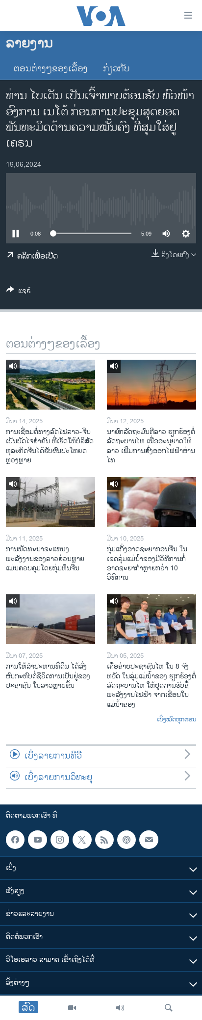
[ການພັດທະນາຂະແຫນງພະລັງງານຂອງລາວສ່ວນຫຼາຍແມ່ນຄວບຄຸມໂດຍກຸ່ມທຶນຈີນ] (50, 502)
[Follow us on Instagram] (59, 839)
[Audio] (120, 1008)
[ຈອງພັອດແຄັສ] (148, 839)
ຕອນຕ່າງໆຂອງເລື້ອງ (51, 69)
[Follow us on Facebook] (15, 839)
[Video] (72, 1008)
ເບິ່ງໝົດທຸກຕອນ (176, 720)
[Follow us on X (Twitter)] (82, 839)
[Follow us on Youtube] (37, 839)
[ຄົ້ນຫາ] (168, 1008)
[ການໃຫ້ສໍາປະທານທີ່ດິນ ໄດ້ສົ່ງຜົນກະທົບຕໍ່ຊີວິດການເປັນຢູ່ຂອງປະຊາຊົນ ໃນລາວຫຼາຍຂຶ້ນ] (50, 619)
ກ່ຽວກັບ (116, 69)
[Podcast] (126, 839)
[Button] (18, 292)
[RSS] (104, 839)
